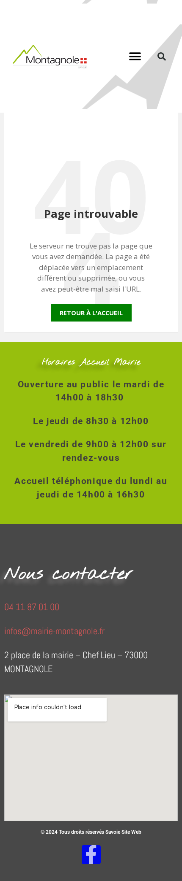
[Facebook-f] (91, 854)
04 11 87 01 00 (31, 607)
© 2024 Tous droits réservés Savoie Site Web (91, 832)
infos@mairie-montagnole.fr (54, 631)
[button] (135, 56)
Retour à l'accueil (91, 312)
